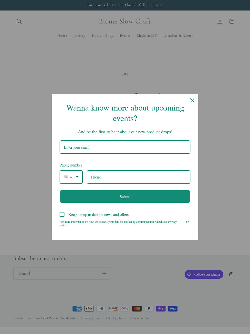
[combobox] (71, 177)
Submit (125, 196)
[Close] (192, 100)
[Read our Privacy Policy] (187, 222)
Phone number (71, 164)
